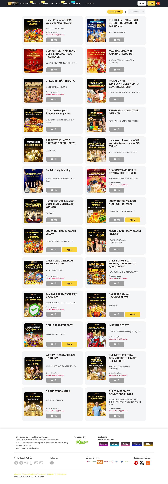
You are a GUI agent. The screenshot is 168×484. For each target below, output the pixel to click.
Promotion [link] (35, 3)
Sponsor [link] (76, 3)
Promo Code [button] (115, 12)
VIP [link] (52, 3)
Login (142, 3)
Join (151, 3)
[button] (141, 3)
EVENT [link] (45, 3)
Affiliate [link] (66, 3)
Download (89, 3)
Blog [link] (58, 3)
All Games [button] (24, 3)
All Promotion (134, 12)
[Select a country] (158, 3)
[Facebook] (52, 463)
